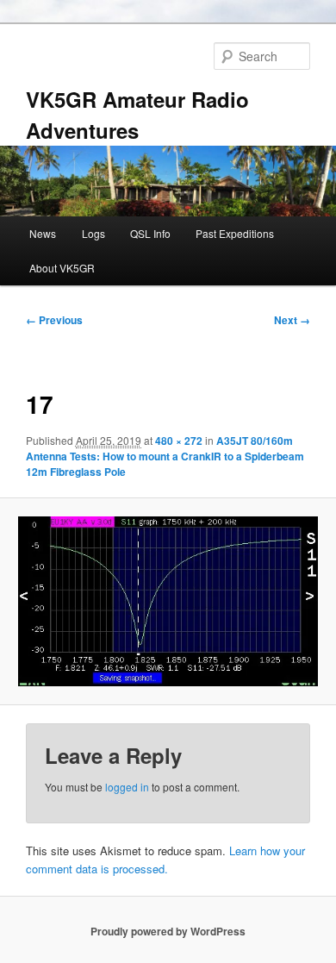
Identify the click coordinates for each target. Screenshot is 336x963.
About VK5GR (62, 267)
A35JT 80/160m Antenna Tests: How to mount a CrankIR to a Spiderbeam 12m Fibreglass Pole (165, 456)
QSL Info (150, 233)
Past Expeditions (235, 233)
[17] (167, 601)
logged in (127, 786)
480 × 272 (178, 440)
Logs (93, 233)
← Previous (54, 320)
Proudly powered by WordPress (168, 931)
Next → (292, 320)
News (42, 233)
